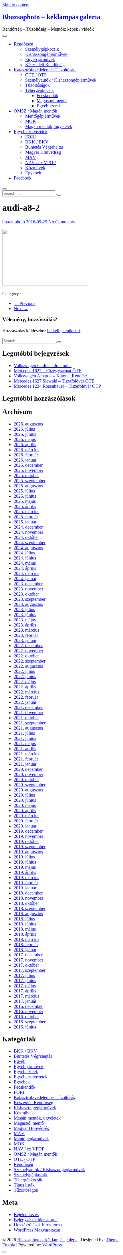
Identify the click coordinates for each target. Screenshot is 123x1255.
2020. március (26, 815)
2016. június (25, 1027)
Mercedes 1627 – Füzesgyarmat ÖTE (48, 370)
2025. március (26, 511)
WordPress (52, 1244)
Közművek (35, 167)
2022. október (26, 655)
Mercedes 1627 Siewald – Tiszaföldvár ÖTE (54, 381)
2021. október (26, 717)
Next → (21, 308)
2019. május (25, 867)
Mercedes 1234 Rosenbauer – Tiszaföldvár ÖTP (57, 386)
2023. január (25, 640)
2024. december (28, 527)
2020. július (24, 795)
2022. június (25, 676)
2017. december (28, 954)
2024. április (25, 568)
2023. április (25, 624)
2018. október (26, 903)
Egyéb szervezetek (30, 131)
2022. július (24, 671)
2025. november (28, 470)
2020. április (25, 810)
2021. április (25, 748)
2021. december (28, 707)
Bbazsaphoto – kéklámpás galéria (51, 17)
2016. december (28, 1006)
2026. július (24, 429)
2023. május (25, 619)
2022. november (28, 650)
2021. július (24, 733)
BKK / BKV (37, 141)
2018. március (26, 939)
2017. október (26, 965)
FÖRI (30, 136)
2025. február (26, 516)
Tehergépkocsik (39, 90)
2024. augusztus (28, 547)
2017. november (28, 959)
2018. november (28, 898)
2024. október (26, 537)
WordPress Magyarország (37, 1230)
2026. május (25, 439)
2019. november (28, 836)
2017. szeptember (29, 970)
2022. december (28, 645)
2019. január (25, 887)
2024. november (28, 532)
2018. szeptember (29, 908)
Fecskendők (47, 95)
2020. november (28, 774)
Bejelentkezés (26, 1214)
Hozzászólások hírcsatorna (38, 1224)
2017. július (24, 975)
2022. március (26, 691)
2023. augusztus (28, 604)
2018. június (25, 923)
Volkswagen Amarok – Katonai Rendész (50, 375)
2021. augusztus (28, 728)
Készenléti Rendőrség (45, 64)
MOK (30, 121)
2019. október (26, 841)
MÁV (30, 157)
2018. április (25, 934)
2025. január (25, 521)
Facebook (22, 178)
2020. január (25, 825)
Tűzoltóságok (37, 85)
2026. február (26, 454)
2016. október (26, 1016)
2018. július (24, 918)
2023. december (28, 583)
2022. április (25, 686)
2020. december (28, 769)
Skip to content (15, 4)
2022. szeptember (29, 661)
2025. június (25, 496)
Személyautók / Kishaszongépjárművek (60, 80)
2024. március (26, 573)
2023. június (25, 614)
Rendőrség (23, 44)
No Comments (61, 221)
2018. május (25, 929)
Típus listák (24, 1185)
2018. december (28, 892)
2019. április (25, 872)
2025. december (28, 465)
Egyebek (33, 172)
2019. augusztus (28, 851)
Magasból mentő (52, 100)
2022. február (26, 697)
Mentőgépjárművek (42, 116)
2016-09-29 (37, 221)
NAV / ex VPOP (40, 162)
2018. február (26, 944)
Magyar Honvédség (43, 152)
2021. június (25, 738)
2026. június (25, 434)
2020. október (26, 779)
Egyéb (19, 1061)
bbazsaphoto (14, 221)
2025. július (24, 490)
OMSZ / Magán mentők (35, 111)
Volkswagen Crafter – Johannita (43, 365)
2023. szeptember (29, 599)
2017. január (25, 1001)
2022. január (25, 702)
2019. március (26, 877)
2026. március (26, 449)
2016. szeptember (29, 1021)
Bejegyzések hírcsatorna (35, 1219)
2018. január (25, 949)
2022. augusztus (28, 666)
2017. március (26, 996)
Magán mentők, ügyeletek (48, 126)
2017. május (25, 985)
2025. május (25, 501)
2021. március (26, 753)
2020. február (26, 820)
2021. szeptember (29, 722)
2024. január (25, 578)
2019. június (25, 862)
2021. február (26, 758)
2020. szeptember (29, 784)
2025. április (25, 506)
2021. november (28, 712)
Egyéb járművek (40, 59)
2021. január (25, 764)
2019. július (24, 856)
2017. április (25, 990)
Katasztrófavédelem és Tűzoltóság (45, 69)
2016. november (28, 1011)
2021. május (25, 743)
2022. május (25, 681)
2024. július (24, 552)
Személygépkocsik (42, 49)
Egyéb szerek (49, 105)
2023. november (28, 588)
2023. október (26, 594)
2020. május (25, 805)
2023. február (26, 635)
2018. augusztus (28, 913)
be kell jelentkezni (63, 330)
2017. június (25, 980)
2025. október (26, 475)
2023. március (26, 630)
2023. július (24, 609)
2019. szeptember (29, 846)
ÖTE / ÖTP (36, 74)
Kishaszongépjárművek (46, 54)
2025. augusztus (28, 485)
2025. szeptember (29, 480)
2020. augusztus (28, 789)
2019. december (28, 831)
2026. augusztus (28, 423)
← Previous (24, 303)
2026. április (25, 444)
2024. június (25, 557)
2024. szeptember (29, 542)
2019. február (26, 882)
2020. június (25, 800)
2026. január (25, 460)
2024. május (25, 563)
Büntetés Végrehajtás (44, 147)
